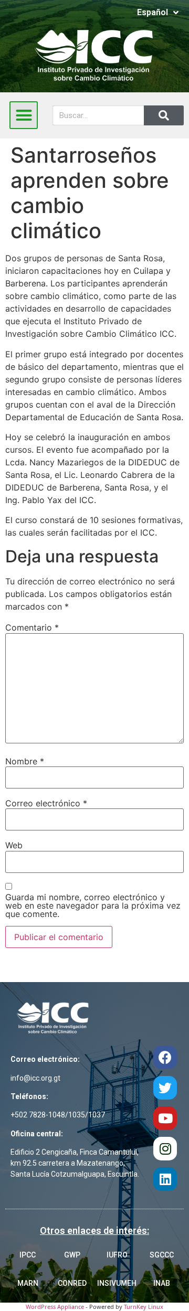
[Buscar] (164, 115)
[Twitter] (165, 1088)
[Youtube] (165, 1118)
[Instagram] (165, 1148)
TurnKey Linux (143, 1306)
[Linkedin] (165, 1179)
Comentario (32, 627)
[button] (23, 115)
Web (14, 845)
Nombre (24, 761)
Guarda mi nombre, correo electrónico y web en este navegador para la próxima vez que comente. (93, 905)
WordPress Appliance (55, 1306)
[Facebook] (165, 1057)
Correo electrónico (46, 803)
